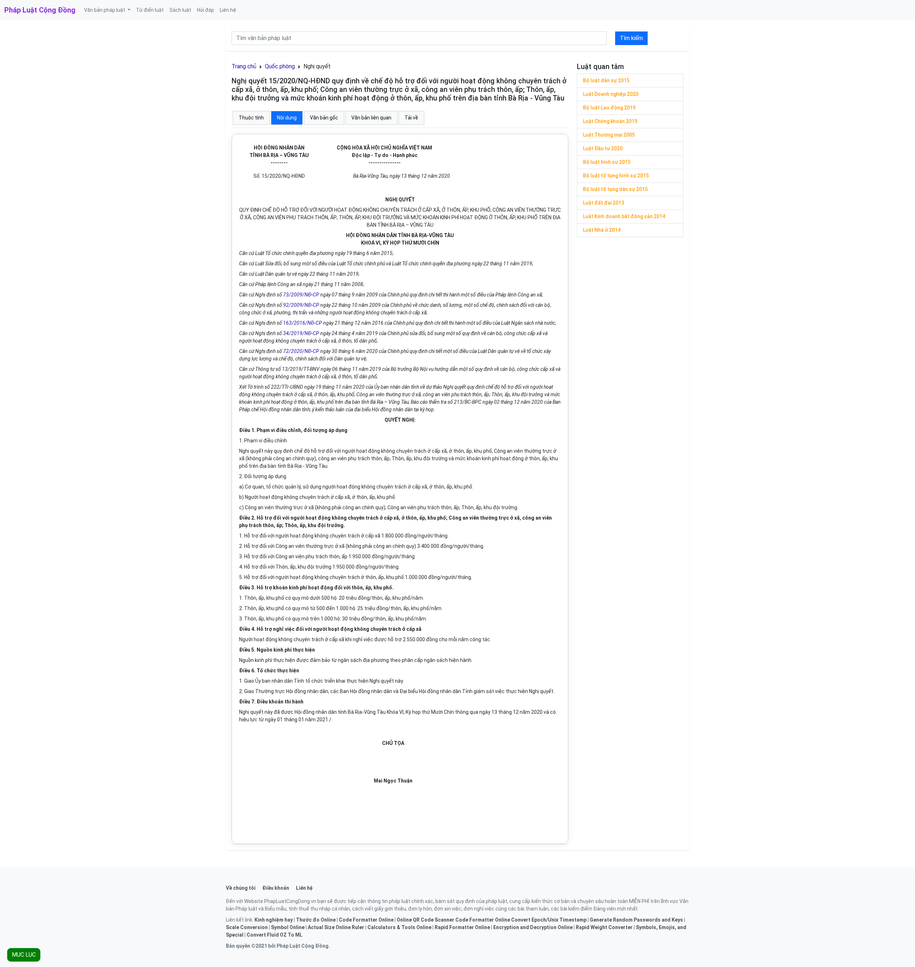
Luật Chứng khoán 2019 (610, 121)
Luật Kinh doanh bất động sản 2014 (624, 216)
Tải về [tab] (411, 118)
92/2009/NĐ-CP (301, 305)
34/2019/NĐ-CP (301, 333)
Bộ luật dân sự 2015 (606, 80)
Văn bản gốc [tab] (324, 118)
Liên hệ (228, 10)
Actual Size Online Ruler (336, 927)
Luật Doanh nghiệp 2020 (610, 94)
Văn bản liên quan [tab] (371, 118)
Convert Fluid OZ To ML (274, 935)
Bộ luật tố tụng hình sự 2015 (616, 175)
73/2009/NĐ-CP (301, 295)
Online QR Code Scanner (425, 920)
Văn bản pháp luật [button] (105, 10)
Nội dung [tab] (287, 118)
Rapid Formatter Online (462, 927)
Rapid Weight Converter (604, 927)
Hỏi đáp (205, 10)
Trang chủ (244, 66)
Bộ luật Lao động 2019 (609, 108)
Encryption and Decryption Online (533, 927)
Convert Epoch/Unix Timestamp (549, 920)
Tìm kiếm (631, 38)
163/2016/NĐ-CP (302, 323)
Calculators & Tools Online (399, 927)
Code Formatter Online (366, 920)
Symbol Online (288, 927)
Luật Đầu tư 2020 (603, 148)
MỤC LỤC (24, 954)
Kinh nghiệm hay (273, 920)
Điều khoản (275, 888)
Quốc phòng (280, 66)
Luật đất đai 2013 (603, 203)
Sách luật (180, 10)
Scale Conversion (247, 927)
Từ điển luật (150, 10)
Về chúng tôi (241, 888)
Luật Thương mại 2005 (609, 135)
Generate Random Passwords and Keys (636, 920)
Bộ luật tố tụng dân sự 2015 (615, 189)
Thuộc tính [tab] (251, 118)
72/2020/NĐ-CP (301, 351)
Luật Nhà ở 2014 (601, 230)
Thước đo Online (316, 920)
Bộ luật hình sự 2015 (606, 162)
